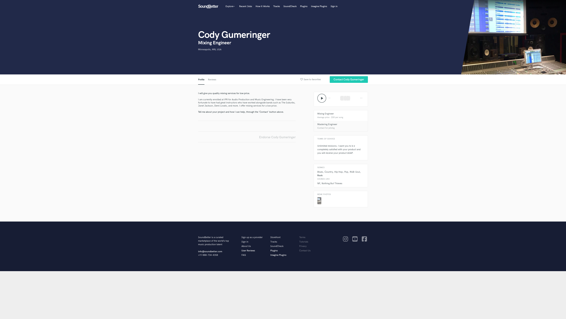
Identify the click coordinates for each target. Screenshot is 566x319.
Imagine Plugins (319, 6)
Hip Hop (338, 172)
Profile (201, 79)
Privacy (303, 246)
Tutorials (303, 241)
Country (329, 172)
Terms (302, 237)
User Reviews (248, 250)
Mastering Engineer (327, 124)
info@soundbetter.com (210, 251)
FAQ (243, 255)
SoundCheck (290, 6)
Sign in (334, 6)
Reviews (212, 79)
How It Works (263, 6)
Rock (320, 175)
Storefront (275, 237)
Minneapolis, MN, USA (209, 49)
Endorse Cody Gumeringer (277, 137)
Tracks (276, 6)
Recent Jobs (245, 6)
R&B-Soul (355, 172)
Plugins (303, 6)
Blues (320, 172)
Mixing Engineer (325, 113)
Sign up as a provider (252, 237)
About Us (246, 246)
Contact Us (305, 250)
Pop (346, 172)
